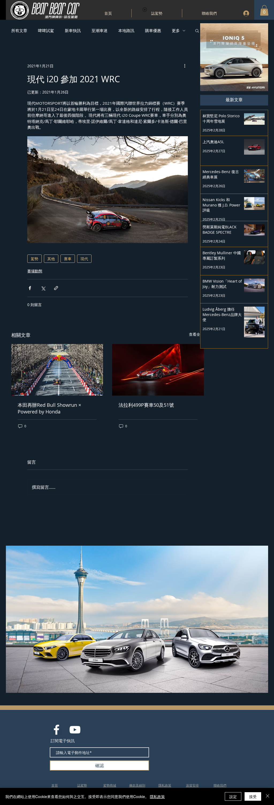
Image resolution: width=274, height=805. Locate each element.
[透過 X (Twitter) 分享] (42, 288)
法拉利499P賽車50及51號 (146, 405)
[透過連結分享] (56, 288)
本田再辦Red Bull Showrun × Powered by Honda (49, 408)
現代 (84, 258)
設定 (233, 796)
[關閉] (267, 796)
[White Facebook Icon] (56, 729)
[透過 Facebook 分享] (29, 288)
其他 (51, 258)
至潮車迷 (100, 30)
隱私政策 (157, 796)
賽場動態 (34, 270)
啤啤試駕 (46, 30)
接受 (253, 796)
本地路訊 (126, 30)
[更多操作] (184, 65)
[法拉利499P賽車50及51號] (158, 370)
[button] (264, 10)
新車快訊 (73, 30)
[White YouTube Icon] (75, 729)
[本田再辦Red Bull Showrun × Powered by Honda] (57, 370)
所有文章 (19, 30)
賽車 (67, 258)
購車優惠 (153, 30)
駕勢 (34, 258)
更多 (176, 30)
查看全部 (196, 334)
